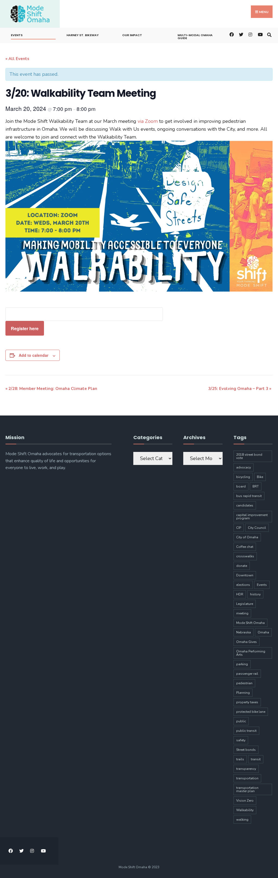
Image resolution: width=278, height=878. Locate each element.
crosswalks (245, 556)
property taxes (247, 702)
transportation (247, 778)
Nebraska (243, 632)
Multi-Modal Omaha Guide (195, 36)
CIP (238, 528)
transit (256, 759)
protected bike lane (250, 712)
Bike (260, 477)
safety (240, 740)
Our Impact (132, 35)
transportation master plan (247, 789)
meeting (242, 613)
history (255, 594)
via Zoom (148, 121)
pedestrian (244, 683)
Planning (243, 692)
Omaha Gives (246, 642)
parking (242, 664)
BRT (255, 486)
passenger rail (247, 673)
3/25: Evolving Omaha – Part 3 (239, 388)
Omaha (263, 632)
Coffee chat (244, 547)
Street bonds (246, 750)
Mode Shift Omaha (250, 623)
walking (242, 819)
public (241, 721)
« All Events (17, 58)
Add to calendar (33, 355)
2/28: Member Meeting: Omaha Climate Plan (51, 388)
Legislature (244, 604)
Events (17, 35)
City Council (257, 528)
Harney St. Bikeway (83, 35)
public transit (246, 731)
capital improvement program (252, 516)
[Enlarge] (265, 148)
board (241, 486)
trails (240, 759)
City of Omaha (247, 537)
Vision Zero (245, 800)
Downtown (244, 575)
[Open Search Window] (269, 34)
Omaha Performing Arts (250, 653)
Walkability (245, 810)
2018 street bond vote (249, 456)
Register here (25, 328)
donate (241, 566)
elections (243, 585)
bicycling (243, 477)
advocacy (243, 467)
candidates (244, 505)
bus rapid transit (249, 496)
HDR (239, 594)
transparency (246, 769)
